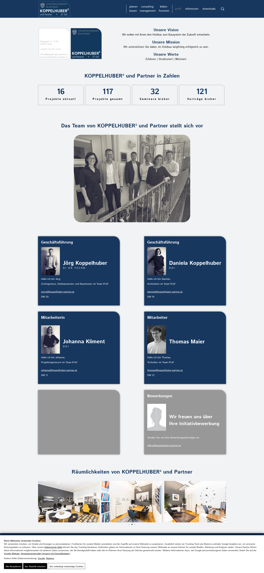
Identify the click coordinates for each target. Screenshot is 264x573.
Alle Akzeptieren (13, 566)
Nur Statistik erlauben (35, 566)
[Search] (222, 9)
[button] (41, 501)
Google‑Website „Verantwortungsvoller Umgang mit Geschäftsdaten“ (37, 553)
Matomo (50, 558)
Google (41, 558)
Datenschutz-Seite (53, 547)
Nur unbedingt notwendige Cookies (66, 566)
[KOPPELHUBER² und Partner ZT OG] (54, 9)
